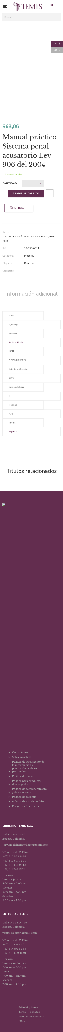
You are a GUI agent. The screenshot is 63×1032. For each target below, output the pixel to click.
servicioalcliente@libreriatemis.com (25, 844)
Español (13, 431)
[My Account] (59, 6)
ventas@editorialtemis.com (19, 932)
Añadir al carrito (26, 193)
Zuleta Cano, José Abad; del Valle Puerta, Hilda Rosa (28, 238)
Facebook (13, 814)
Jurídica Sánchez (16, 342)
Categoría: (8, 255)
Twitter (17, 814)
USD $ (55, 43)
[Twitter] (31, 271)
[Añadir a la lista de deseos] (49, 193)
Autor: (5, 232)
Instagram (21, 814)
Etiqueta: (7, 263)
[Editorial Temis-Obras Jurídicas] (27, 6)
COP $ (55, 50)
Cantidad (9, 183)
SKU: (5, 248)
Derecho (29, 263)
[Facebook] (25, 271)
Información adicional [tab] (31, 294)
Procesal (29, 255)
